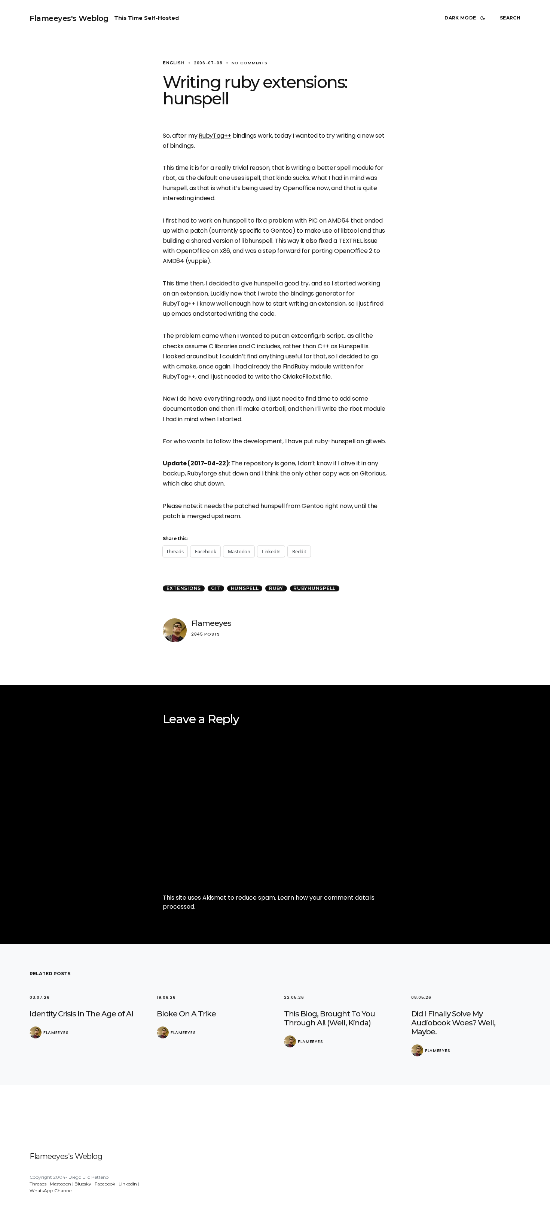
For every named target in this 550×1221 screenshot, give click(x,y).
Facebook (105, 1184)
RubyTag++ (215, 135)
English (174, 62)
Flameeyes (211, 623)
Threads (38, 1184)
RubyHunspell (314, 588)
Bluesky (82, 1184)
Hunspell (245, 588)
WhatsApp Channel (51, 1190)
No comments (250, 63)
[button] (466, 18)
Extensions (183, 588)
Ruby (276, 588)
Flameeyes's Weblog (69, 18)
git (215, 588)
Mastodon (60, 1184)
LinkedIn (128, 1184)
